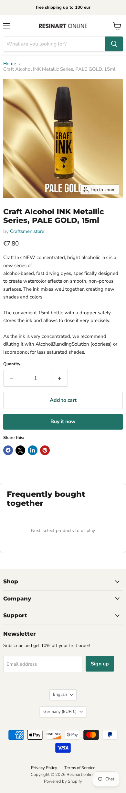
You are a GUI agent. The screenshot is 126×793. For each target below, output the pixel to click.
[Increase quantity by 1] (59, 378)
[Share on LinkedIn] (32, 450)
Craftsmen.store (27, 231)
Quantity (11, 364)
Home (9, 64)
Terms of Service (79, 768)
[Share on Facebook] (8, 450)
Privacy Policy (44, 768)
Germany (60, 712)
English (60, 694)
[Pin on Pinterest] (45, 450)
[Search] (114, 44)
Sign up (100, 663)
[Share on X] (20, 450)
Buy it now (63, 421)
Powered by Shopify (63, 781)
